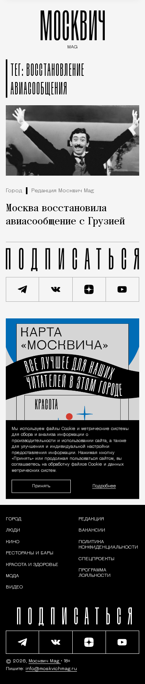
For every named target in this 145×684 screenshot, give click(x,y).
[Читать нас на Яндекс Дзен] (89, 289)
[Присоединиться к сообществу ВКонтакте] (55, 289)
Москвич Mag (45, 661)
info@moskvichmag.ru (51, 669)
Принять (41, 486)
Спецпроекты (96, 559)
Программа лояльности (94, 573)
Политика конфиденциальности (108, 545)
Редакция (91, 519)
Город (14, 191)
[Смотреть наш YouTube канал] (122, 289)
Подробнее (104, 486)
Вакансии (91, 530)
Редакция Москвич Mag (62, 191)
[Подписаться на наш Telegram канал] (22, 289)
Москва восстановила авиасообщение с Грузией (65, 215)
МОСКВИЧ (72, 28)
